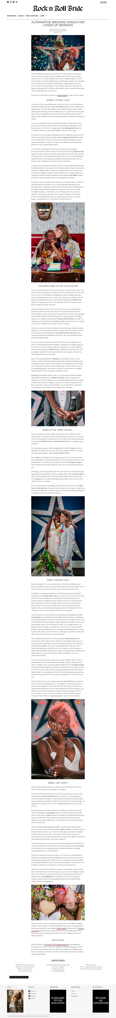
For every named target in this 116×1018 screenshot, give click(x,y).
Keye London (92, 964)
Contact (73, 993)
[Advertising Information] (101, 1001)
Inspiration (11, 16)
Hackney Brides (28, 969)
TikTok (33, 998)
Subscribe (103, 2)
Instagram (33, 993)
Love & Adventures (61, 30)
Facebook (33, 991)
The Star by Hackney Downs (94, 969)
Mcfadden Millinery (59, 971)
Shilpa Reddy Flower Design (94, 967)
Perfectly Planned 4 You (27, 967)
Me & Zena (61, 969)
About (73, 991)
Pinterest (33, 996)
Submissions (74, 996)
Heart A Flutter (60, 967)
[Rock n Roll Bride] (58, 8)
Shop (42, 16)
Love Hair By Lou (26, 971)
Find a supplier (32, 16)
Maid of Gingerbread (64, 964)
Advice (21, 16)
